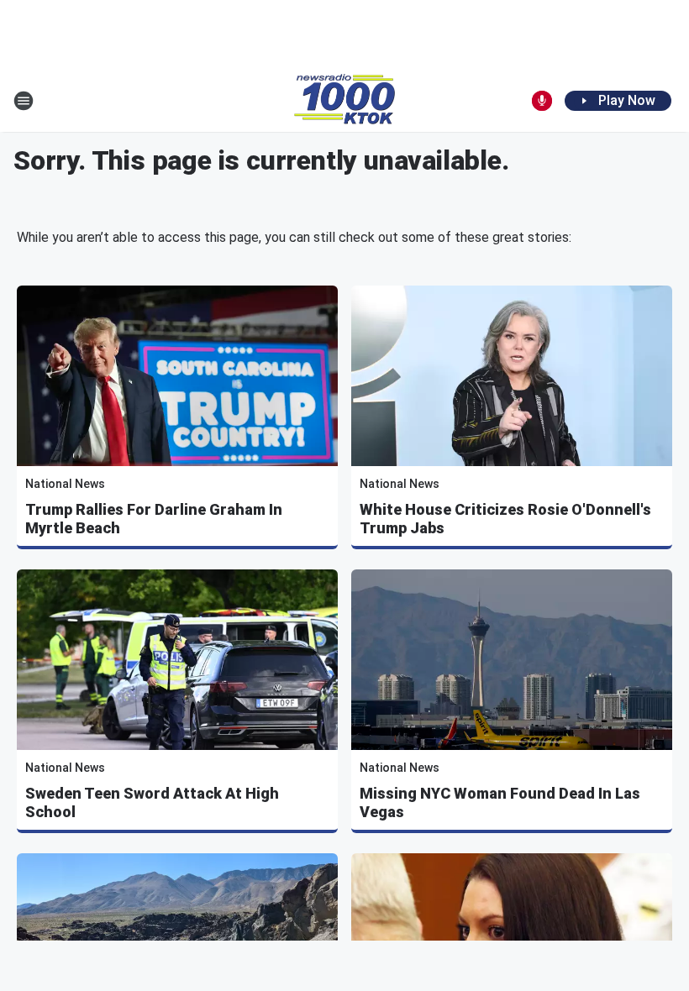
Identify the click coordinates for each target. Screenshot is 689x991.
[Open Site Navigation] (23, 101)
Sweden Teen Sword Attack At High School (152, 802)
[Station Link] (344, 101)
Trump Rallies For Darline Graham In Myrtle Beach (153, 519)
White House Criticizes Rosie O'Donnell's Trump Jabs (505, 519)
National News (65, 483)
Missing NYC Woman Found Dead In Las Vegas (500, 802)
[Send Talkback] (542, 101)
